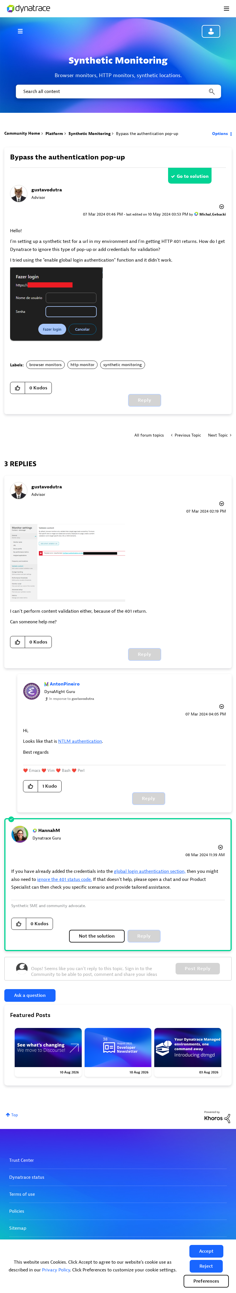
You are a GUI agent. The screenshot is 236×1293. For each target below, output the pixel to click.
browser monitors (45, 364)
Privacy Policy (56, 1270)
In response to (71, 698)
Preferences (206, 1281)
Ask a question (30, 995)
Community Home (22, 133)
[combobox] (118, 91)
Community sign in (211, 31)
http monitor (82, 364)
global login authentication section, (150, 871)
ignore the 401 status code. (64, 879)
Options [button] (220, 133)
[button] (206, 1251)
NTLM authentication (80, 741)
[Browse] (23, 31)
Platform (54, 133)
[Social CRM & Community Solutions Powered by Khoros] (217, 1116)
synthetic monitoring (122, 364)
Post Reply (198, 969)
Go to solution (193, 176)
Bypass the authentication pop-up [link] (147, 133)
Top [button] (14, 1115)
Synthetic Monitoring (89, 133)
